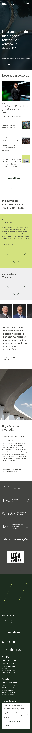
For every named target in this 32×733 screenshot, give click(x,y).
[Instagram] (9, 642)
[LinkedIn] (3, 642)
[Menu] (28, 4)
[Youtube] (14, 642)
